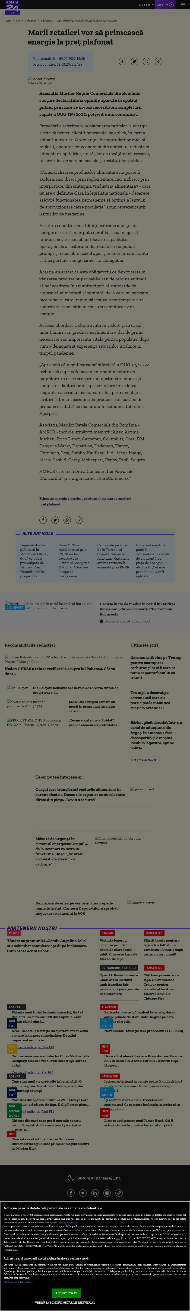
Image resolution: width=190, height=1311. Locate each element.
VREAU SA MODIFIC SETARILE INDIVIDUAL (65, 1302)
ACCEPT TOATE (67, 1293)
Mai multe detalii (68, 1222)
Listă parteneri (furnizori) (18, 1282)
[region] (95, 1256)
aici (118, 1238)
